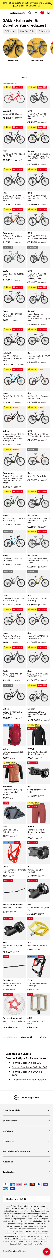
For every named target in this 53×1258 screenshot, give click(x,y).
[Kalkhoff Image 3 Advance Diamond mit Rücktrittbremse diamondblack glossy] (38, 297)
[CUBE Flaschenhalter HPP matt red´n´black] (14, 852)
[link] (11, 1037)
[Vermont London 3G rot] (14, 97)
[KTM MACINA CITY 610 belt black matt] (14, 137)
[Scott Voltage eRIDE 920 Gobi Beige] (14, 581)
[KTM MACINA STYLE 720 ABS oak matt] (38, 219)
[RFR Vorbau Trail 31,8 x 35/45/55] (38, 852)
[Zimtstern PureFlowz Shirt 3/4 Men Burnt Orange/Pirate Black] (14, 772)
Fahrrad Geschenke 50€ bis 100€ (29, 1067)
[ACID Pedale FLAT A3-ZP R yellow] (38, 928)
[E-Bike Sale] (13, 48)
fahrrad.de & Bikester (17, 1251)
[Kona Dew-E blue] (14, 379)
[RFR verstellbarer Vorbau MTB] (38, 772)
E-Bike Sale (10, 31)
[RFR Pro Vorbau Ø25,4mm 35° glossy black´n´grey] (14, 928)
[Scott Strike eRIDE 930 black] (14, 657)
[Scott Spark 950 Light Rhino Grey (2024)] (14, 257)
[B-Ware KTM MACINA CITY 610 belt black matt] (38, 417)
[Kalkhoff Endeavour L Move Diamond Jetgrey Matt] (38, 695)
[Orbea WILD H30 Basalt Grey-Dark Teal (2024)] (14, 695)
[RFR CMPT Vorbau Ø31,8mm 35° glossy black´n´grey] (38, 890)
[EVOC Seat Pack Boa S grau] (14, 813)
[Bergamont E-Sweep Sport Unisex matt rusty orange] (14, 219)
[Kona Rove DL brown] (38, 459)
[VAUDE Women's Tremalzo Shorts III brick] (38, 813)
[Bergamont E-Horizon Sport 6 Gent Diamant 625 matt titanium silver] (38, 541)
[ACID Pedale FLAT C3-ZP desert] (38, 1004)
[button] (42, 13)
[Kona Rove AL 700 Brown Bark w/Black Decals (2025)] (14, 619)
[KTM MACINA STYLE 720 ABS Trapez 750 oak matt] (38, 257)
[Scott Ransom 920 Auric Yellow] (38, 581)
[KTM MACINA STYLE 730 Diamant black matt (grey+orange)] (38, 97)
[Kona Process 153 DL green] (14, 501)
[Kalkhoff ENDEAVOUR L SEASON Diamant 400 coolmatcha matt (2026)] (38, 137)
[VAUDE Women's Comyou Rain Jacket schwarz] (38, 735)
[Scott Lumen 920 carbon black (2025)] (38, 619)
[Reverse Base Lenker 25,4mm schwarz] (14, 890)
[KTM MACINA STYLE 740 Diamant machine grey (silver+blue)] (38, 179)
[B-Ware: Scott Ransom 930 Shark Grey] (38, 379)
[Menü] (4, 13)
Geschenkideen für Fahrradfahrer (29, 1079)
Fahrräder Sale (27, 31)
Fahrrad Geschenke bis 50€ (26, 1062)
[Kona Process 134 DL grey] (38, 339)
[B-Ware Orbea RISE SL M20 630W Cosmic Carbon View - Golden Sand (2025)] (14, 417)
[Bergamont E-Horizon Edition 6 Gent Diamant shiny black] (38, 501)
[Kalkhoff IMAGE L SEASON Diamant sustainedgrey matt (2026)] (14, 339)
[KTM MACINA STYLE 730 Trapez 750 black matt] (14, 179)
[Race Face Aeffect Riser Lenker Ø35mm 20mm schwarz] (14, 966)
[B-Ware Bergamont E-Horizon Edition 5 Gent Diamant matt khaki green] (14, 459)
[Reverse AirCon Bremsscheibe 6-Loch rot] (14, 1004)
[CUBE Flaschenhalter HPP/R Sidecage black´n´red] (38, 966)
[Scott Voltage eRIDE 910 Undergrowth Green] (38, 657)
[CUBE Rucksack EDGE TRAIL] (14, 735)
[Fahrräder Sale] (37, 48)
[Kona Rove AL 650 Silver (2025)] (14, 297)
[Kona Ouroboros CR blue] (14, 541)
